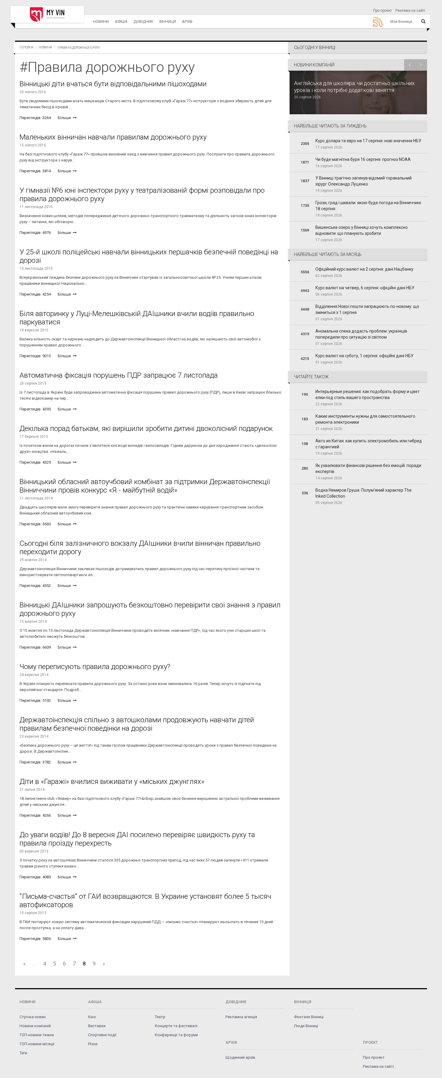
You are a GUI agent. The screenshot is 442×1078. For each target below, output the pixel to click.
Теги (23, 1053)
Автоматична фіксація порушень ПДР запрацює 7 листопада (119, 375)
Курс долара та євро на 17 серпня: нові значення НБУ (368, 140)
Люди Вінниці (306, 1026)
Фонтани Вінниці (309, 1017)
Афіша (121, 21)
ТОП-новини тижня (37, 1035)
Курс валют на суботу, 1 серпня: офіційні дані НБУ (364, 355)
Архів (187, 21)
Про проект (382, 10)
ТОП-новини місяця (37, 1044)
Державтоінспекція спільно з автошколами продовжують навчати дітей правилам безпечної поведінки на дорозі (137, 724)
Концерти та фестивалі (176, 1026)
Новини (101, 21)
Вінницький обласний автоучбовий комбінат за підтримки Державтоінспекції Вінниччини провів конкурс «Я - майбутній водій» (145, 486)
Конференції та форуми (176, 1035)
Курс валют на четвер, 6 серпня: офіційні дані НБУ (364, 287)
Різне (92, 1044)
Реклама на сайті (410, 10)
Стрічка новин (33, 1017)
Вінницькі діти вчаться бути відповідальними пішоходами (113, 84)
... (34, 963)
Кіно (92, 1017)
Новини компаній (35, 1026)
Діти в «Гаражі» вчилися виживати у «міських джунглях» (112, 781)
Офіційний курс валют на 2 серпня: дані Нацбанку (364, 269)
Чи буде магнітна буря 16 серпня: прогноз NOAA (363, 159)
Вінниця (167, 21)
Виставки (97, 1026)
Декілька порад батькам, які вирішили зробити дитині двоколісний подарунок (146, 428)
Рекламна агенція (241, 1017)
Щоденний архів (240, 1057)
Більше (65, 117)
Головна (26, 47)
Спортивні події (102, 1035)
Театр (160, 1017)
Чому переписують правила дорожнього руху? (95, 666)
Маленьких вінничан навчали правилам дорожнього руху (113, 137)
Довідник (143, 21)
